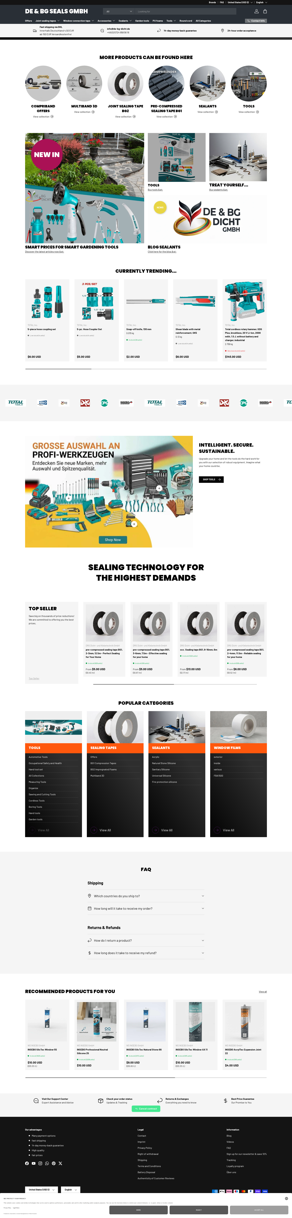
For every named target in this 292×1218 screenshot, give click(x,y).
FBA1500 (218, 775)
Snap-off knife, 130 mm (138, 329)
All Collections (36, 775)
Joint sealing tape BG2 (125, 108)
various (218, 769)
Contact (142, 1135)
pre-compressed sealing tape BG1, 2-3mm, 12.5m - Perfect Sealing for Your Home (104, 653)
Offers (28, 20)
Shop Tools (209, 479)
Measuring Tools (37, 781)
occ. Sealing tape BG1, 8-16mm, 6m (198, 649)
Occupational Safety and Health (45, 763)
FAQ (222, 2)
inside (217, 763)
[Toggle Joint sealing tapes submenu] (58, 20)
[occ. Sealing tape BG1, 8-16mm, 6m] (198, 623)
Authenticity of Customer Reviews (156, 1178)
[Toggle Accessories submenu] (114, 20)
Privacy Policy (145, 1147)
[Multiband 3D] (84, 84)
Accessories (104, 20)
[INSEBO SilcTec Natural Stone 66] (146, 1021)
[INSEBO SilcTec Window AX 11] (195, 1021)
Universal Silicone (161, 775)
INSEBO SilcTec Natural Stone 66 (144, 1049)
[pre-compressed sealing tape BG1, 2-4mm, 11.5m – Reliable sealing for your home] (245, 623)
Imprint (141, 1141)
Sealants (123, 20)
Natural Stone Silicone (164, 763)
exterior (218, 756)
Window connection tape (76, 20)
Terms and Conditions (149, 1166)
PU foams (158, 20)
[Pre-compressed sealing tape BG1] (166, 84)
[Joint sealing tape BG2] (125, 84)
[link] (53, 830)
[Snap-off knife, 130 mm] (146, 301)
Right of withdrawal (148, 1153)
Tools (169, 20)
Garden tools (142, 20)
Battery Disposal (146, 1172)
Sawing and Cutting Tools (42, 794)
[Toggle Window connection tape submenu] (93, 20)
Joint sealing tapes (46, 20)
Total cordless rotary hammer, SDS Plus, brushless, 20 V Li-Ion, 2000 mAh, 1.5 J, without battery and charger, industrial (243, 334)
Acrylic (155, 756)
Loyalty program (235, 1166)
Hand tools (34, 813)
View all (263, 991)
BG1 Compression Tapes (103, 763)
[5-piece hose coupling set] (47, 301)
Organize (33, 788)
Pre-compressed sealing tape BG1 (166, 108)
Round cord (186, 20)
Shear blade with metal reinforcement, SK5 (188, 331)
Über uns (231, 1172)
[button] (265, 11)
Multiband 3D (84, 106)
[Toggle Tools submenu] (175, 20)
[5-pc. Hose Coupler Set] (96, 301)
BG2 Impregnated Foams (103, 769)
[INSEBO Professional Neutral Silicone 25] (96, 1021)
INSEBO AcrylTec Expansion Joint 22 (243, 1051)
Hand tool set (36, 769)
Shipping (142, 1159)
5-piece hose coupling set (42, 329)
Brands (212, 2)
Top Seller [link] (34, 678)
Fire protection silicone (164, 781)
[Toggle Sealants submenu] (130, 20)
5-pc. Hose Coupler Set (89, 329)
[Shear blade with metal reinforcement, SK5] (195, 301)
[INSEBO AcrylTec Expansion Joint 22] (244, 1021)
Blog (229, 1135)
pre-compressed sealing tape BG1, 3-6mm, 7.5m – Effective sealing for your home (151, 653)
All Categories (203, 20)
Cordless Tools (37, 800)
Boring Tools (35, 806)
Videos (230, 1141)
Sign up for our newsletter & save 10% (247, 1153)
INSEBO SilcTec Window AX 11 (192, 1049)
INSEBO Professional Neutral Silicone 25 (92, 1051)
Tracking (231, 1159)
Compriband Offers (43, 108)
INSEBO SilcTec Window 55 (42, 1049)
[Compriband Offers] (43, 84)
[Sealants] (208, 84)
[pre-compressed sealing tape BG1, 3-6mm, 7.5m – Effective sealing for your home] (151, 623)
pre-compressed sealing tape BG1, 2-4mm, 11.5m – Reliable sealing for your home (245, 653)
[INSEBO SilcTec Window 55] (47, 1021)
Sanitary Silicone (161, 769)
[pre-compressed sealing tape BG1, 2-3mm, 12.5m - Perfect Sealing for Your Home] (104, 623)
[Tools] (249, 84)
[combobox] (169, 11)
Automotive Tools (38, 756)
